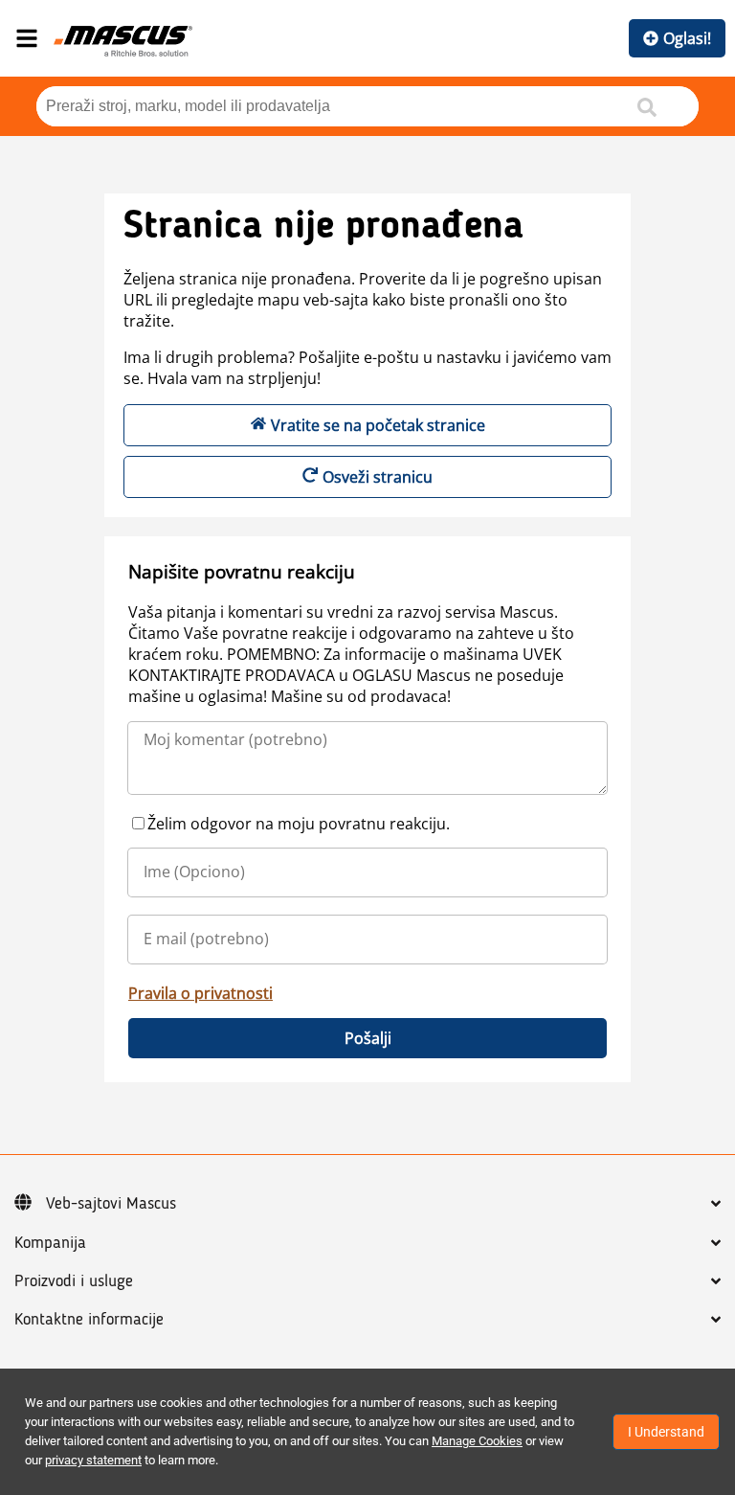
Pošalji (368, 1038)
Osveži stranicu (378, 476)
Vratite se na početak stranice (378, 425)
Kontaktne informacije (89, 1319)
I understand (666, 1431)
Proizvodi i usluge (73, 1281)
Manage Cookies (477, 1441)
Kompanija (50, 1243)
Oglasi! (687, 38)
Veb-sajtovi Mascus (111, 1203)
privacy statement (93, 1460)
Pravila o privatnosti (200, 993)
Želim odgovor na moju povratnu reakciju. (298, 823)
